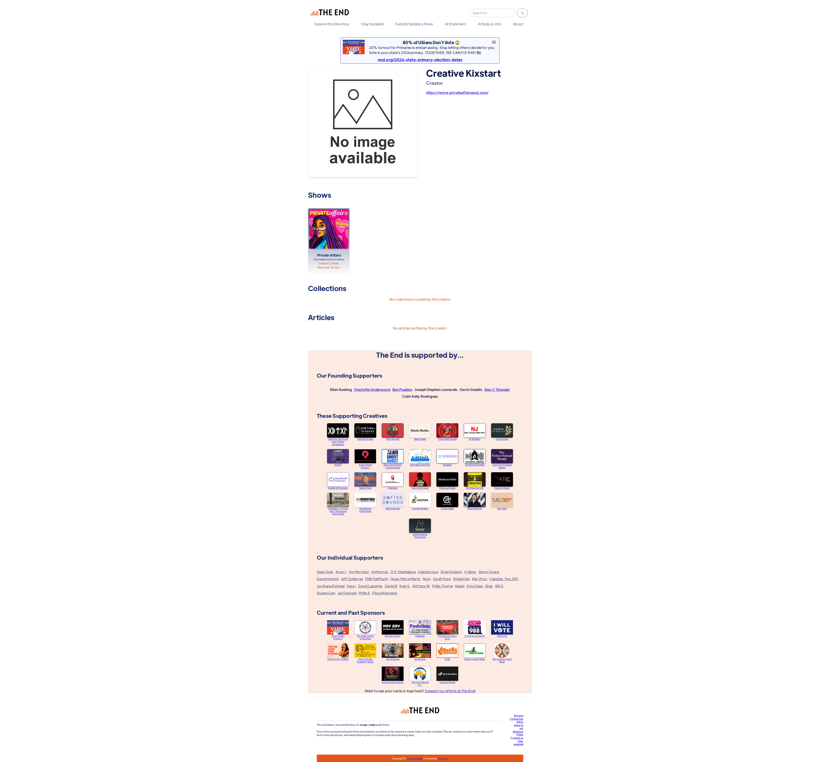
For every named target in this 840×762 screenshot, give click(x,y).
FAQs (519, 734)
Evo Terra (443, 758)
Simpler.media (415, 758)
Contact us (517, 737)
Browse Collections (516, 717)
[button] (333, 24)
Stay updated (518, 742)
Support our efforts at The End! (450, 691)
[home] (330, 13)
